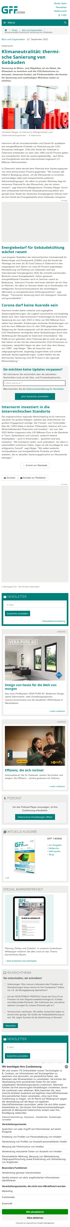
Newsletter (61, 7)
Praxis (14, 30)
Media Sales (60, 3)
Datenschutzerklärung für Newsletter (45, 389)
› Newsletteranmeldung (53, 621)
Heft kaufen (55, 851)
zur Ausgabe (55, 845)
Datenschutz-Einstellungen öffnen (35, 817)
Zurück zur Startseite (35, 465)
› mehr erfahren (57, 711)
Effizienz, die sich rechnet (24, 770)
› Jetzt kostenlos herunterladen (21, 961)
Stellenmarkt (60, 11)
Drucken (9, 477)
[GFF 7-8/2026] (24, 875)
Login (62, 15)
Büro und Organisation (32, 30)
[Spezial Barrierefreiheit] (29, 942)
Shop (51, 854)
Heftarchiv (54, 848)
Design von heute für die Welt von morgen (30, 687)
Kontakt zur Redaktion (33, 477)
